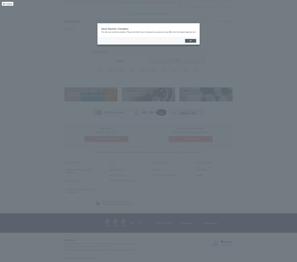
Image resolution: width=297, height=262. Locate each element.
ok (191, 41)
